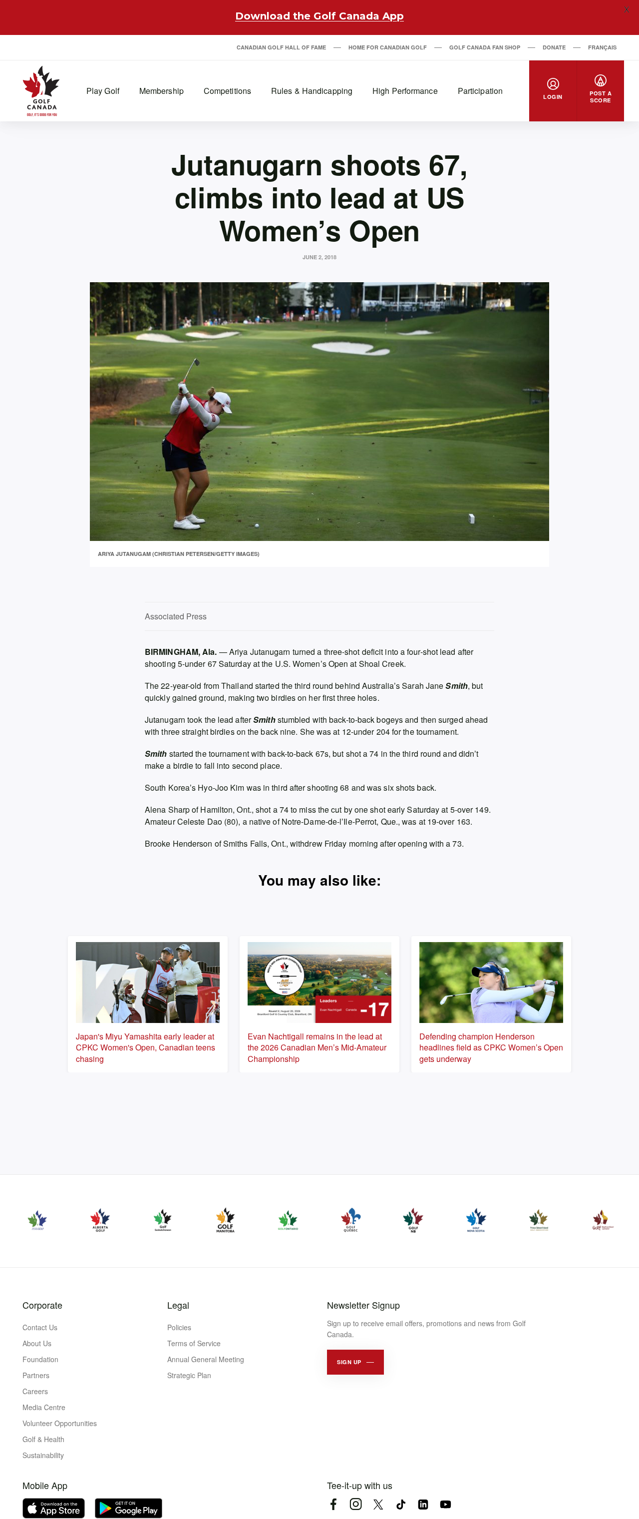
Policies (179, 1327)
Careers (35, 1391)
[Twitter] (378, 1504)
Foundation (40, 1359)
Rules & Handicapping (311, 90)
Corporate (42, 1304)
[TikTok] (400, 1504)
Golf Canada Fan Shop (484, 47)
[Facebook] (333, 1504)
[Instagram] (355, 1504)
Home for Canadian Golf (387, 47)
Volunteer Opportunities (59, 1423)
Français (602, 47)
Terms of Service (194, 1343)
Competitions (227, 90)
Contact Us (39, 1327)
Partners (35, 1375)
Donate (554, 47)
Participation (480, 90)
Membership (161, 90)
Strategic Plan (189, 1375)
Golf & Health (43, 1439)
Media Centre (43, 1407)
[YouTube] (445, 1504)
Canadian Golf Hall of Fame (281, 47)
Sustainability (43, 1455)
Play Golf (102, 90)
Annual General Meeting (205, 1359)
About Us (36, 1343)
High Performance (405, 90)
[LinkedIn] (423, 1504)
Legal (178, 1304)
